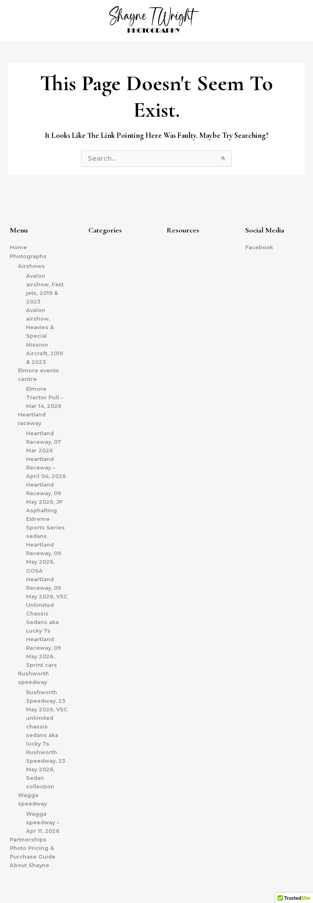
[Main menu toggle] (296, 21)
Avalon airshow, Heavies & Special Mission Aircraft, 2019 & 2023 (44, 336)
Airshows (31, 266)
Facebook (259, 247)
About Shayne (29, 865)
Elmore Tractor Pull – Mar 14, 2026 (44, 397)
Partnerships (28, 840)
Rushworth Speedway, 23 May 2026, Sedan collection (45, 769)
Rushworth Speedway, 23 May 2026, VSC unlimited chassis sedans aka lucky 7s (47, 718)
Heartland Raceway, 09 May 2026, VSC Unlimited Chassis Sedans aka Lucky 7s (47, 605)
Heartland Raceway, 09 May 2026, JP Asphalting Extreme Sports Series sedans (45, 510)
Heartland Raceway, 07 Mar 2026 (43, 442)
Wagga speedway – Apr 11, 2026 (43, 822)
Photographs (28, 256)
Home (18, 247)
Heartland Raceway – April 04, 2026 (46, 467)
